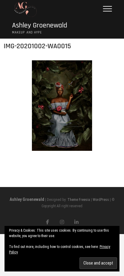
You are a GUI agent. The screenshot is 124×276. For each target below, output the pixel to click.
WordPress (101, 200)
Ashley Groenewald (39, 25)
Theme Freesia (78, 200)
